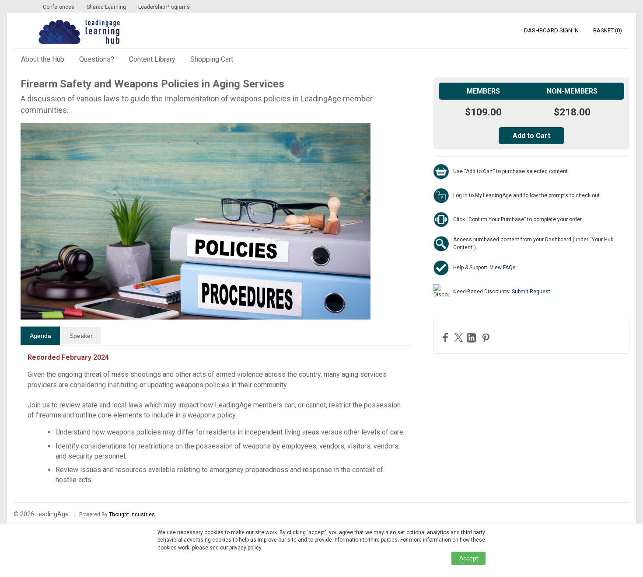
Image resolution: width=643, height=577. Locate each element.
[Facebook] (446, 337)
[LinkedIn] (472, 337)
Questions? (96, 59)
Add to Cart (531, 136)
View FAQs (503, 267)
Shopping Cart (211, 59)
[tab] (40, 336)
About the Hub (42, 59)
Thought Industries (132, 514)
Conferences (58, 7)
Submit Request (531, 291)
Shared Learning (106, 7)
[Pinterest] (487, 337)
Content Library (152, 59)
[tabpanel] (216, 422)
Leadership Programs (164, 7)
